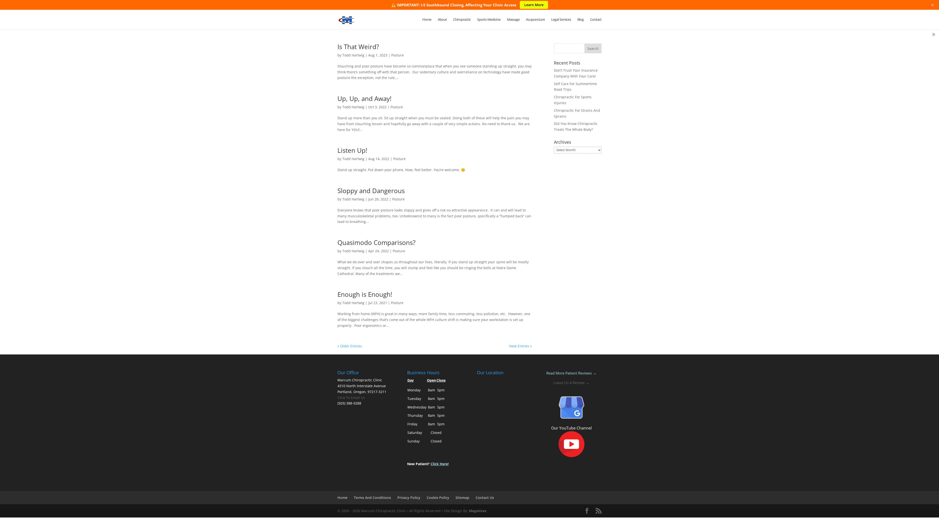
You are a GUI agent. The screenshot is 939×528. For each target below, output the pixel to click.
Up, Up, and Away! (364, 98)
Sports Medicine (489, 20)
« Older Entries (349, 346)
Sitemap (462, 497)
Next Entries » (520, 346)
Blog (580, 20)
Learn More (534, 4)
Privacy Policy (408, 497)
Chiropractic (462, 20)
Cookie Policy (438, 497)
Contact (596, 20)
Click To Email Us (351, 397)
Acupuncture (535, 20)
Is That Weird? (358, 46)
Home (426, 20)
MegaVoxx (477, 510)
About (442, 20)
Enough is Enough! (364, 294)
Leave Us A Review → (571, 382)
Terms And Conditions (372, 497)
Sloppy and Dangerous (371, 190)
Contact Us (485, 497)
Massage (513, 20)
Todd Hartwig (353, 55)
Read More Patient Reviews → (571, 373)
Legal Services (561, 20)
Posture (397, 55)
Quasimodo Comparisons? (376, 242)
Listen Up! (352, 150)
